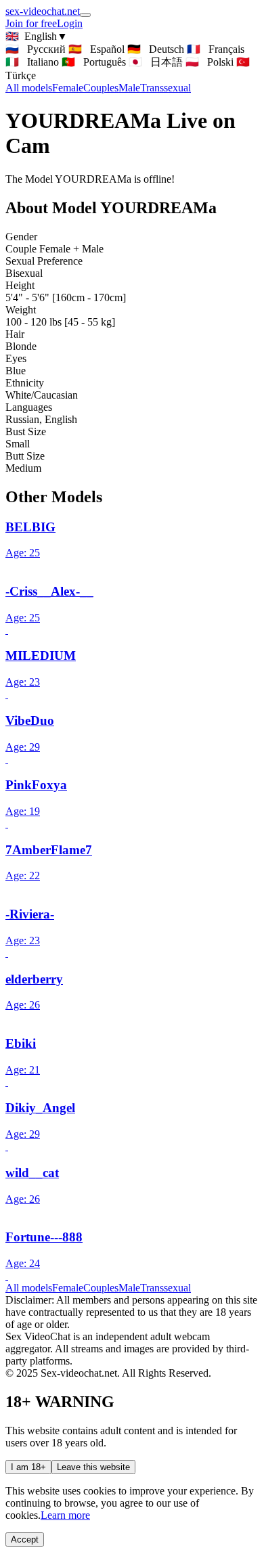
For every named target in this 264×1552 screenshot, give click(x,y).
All (28, 87)
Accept (25, 1539)
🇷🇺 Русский (35, 49)
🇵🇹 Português (94, 62)
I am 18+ (28, 1467)
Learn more (65, 1515)
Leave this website (93, 1467)
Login (70, 23)
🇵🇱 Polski (209, 62)
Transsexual (165, 87)
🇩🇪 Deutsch (155, 49)
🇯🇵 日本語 (156, 62)
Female (67, 87)
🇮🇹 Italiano (32, 62)
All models (28, 1287)
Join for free (31, 23)
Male (129, 87)
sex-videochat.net (42, 11)
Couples (100, 87)
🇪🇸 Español (96, 49)
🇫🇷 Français (215, 49)
